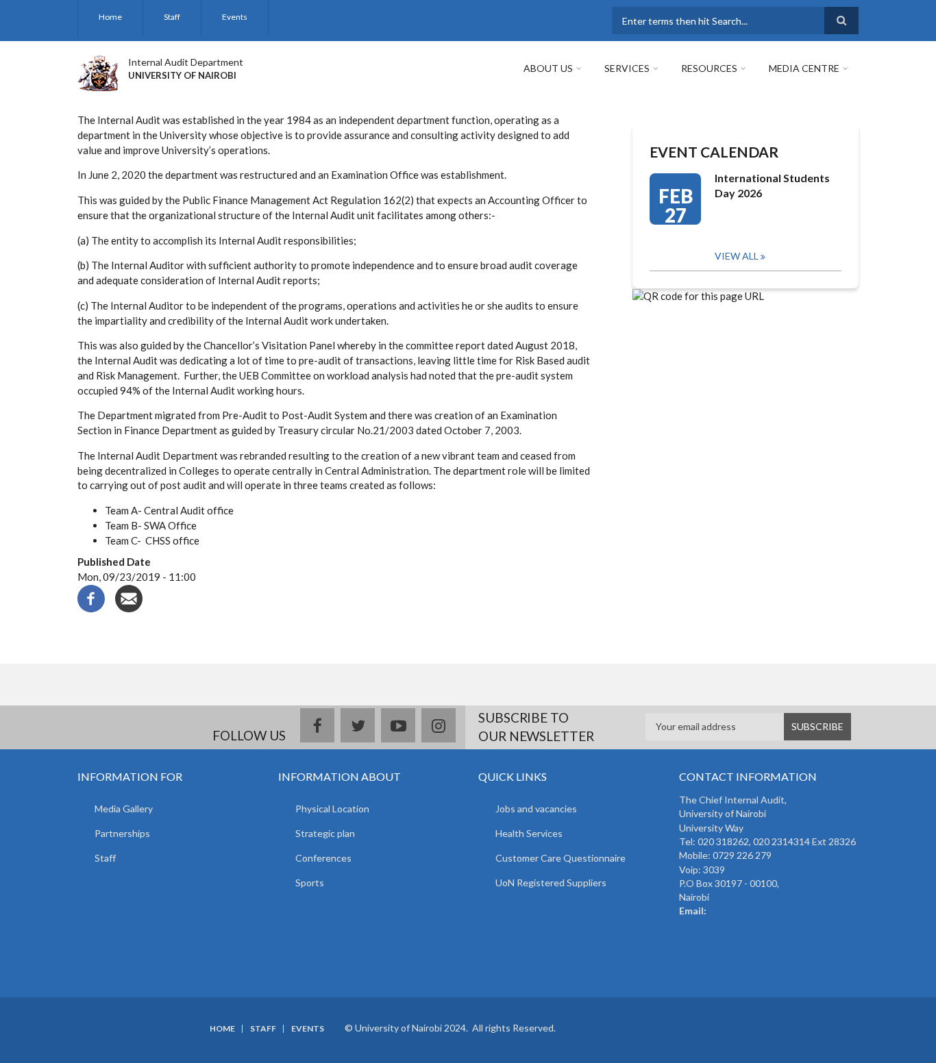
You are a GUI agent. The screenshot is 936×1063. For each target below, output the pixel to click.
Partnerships (122, 833)
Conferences (323, 858)
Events (234, 17)
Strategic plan (325, 833)
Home (110, 17)
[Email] (129, 597)
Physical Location (332, 808)
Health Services (529, 833)
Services (627, 68)
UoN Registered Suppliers (550, 882)
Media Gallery (124, 808)
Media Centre (804, 68)
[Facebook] (91, 597)
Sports (309, 882)
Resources (709, 68)
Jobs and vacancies (536, 808)
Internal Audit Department (185, 62)
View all (737, 256)
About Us (548, 68)
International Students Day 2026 (772, 185)
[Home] (97, 71)
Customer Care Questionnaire (560, 858)
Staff (172, 17)
